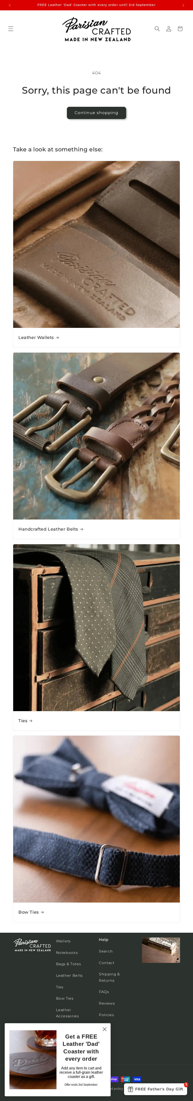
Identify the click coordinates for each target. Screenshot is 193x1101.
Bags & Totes (68, 964)
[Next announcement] (183, 5)
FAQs (104, 992)
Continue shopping (97, 112)
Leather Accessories (67, 1013)
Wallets (63, 941)
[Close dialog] (105, 1029)
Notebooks (67, 952)
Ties (22, 720)
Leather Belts (69, 975)
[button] (10, 28)
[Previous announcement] (9, 5)
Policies (106, 1015)
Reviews (107, 1003)
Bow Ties (28, 912)
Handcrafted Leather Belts (48, 529)
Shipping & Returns (109, 977)
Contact (106, 963)
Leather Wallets (36, 337)
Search (106, 951)
